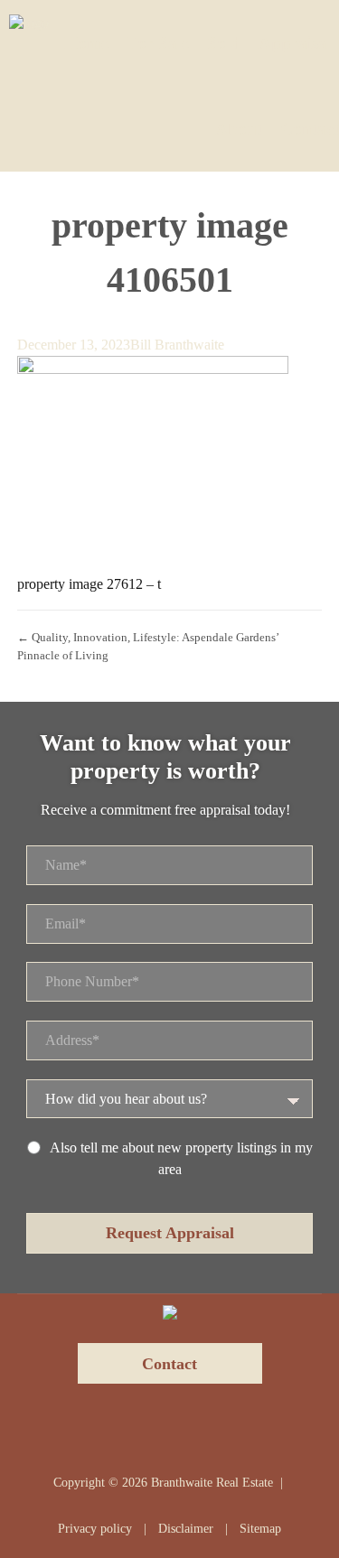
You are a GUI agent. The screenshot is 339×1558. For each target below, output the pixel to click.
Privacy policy (95, 1528)
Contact (309, 128)
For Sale (158, 42)
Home (86, 42)
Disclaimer (185, 1528)
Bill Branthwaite (177, 344)
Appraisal (295, 42)
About (238, 128)
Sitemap (260, 1528)
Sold (223, 42)
